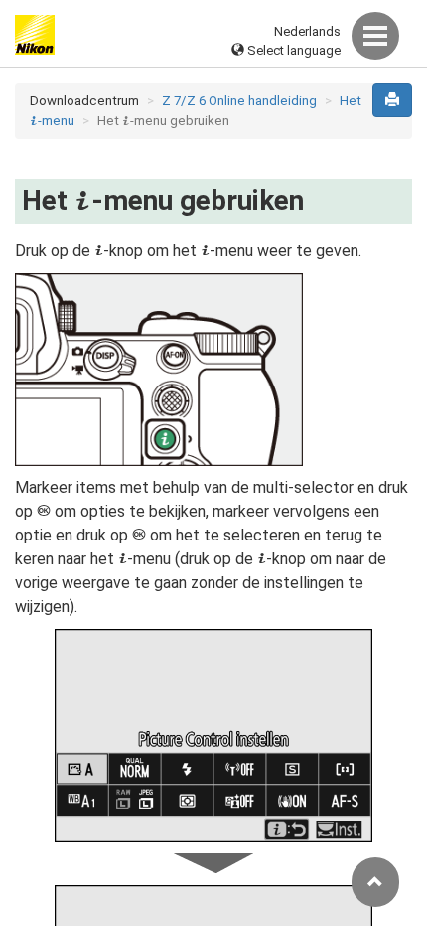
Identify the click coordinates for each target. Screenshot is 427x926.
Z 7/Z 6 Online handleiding (239, 100)
